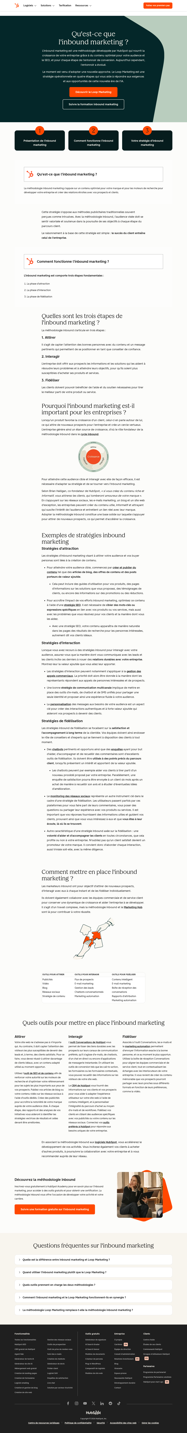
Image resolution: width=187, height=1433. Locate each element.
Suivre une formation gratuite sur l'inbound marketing (55, 1209)
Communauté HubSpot (152, 1349)
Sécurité (101, 1423)
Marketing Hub (133, 907)
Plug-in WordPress (93, 1364)
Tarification (65, 5)
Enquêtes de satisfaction (57, 1378)
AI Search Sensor (92, 1349)
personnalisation (60, 704)
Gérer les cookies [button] (150, 1423)
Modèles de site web (94, 1373)
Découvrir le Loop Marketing (93, 92)
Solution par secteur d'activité (60, 1388)
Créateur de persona (94, 1359)
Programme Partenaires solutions (157, 1377)
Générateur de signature (95, 1340)
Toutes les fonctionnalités (25, 1340)
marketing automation (137, 1046)
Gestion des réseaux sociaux (59, 1340)
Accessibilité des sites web (123, 1423)
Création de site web (23, 1392)
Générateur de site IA (24, 1364)
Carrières (120, 1344)
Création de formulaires (25, 1378)
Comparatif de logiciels (95, 1368)
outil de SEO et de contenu (39, 1073)
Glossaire (118, 1368)
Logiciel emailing (22, 1383)
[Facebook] (68, 1404)
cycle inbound (89, 434)
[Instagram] (76, 1404)
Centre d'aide (149, 1340)
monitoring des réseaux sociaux (70, 796)
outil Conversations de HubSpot (87, 1042)
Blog (116, 1364)
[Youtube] (85, 1404)
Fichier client (52, 1368)
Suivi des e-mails (54, 1354)
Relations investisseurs (126, 1359)
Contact (117, 1388)
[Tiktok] (119, 1404)
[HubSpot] (17, 5)
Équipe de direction (122, 1349)
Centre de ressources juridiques (43, 1423)
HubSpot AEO (20, 1344)
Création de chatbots (56, 1359)
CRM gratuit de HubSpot (25, 1349)
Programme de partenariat (154, 1372)
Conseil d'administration (124, 1354)
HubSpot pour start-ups (155, 1382)
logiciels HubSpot (106, 1142)
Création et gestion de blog (26, 1388)
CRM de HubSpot (81, 1085)
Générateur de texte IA (24, 1359)
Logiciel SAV (52, 1373)
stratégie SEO (72, 605)
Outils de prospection (56, 1344)
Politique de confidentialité (78, 1423)
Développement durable (124, 1383)
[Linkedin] (102, 1404)
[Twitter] (93, 1404)
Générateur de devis (56, 1364)
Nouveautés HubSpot (123, 1378)
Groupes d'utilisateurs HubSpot (156, 1356)
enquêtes (117, 749)
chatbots (57, 749)
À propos (118, 1340)
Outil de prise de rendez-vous (59, 1349)
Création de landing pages (26, 1373)
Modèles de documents (95, 1354)
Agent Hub (19, 1354)
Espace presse (120, 1373)
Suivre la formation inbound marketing (93, 104)
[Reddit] (110, 1404)
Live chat (51, 1383)
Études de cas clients (152, 1344)
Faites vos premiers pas (158, 5)
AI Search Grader (92, 1344)
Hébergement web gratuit (26, 1368)
